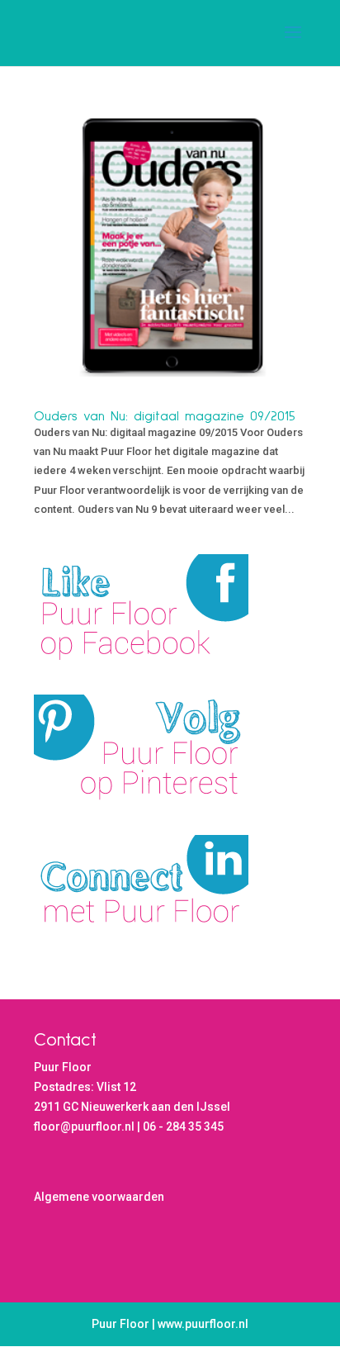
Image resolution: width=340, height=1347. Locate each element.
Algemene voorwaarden (99, 1196)
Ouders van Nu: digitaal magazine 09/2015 (164, 416)
